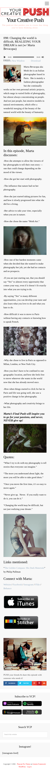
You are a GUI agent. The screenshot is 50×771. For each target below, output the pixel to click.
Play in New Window (15, 60)
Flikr (37, 584)
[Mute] (43, 57)
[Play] (5, 57)
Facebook (17, 584)
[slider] (6, 60)
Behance (7, 588)
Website (7, 584)
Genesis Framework (39, 764)
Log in (29, 767)
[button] (25, 3)
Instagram (28, 584)
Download (36, 60)
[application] (25, 56)
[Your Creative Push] (25, 15)
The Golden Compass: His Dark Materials (24, 568)
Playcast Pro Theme (23, 764)
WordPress (22, 767)
